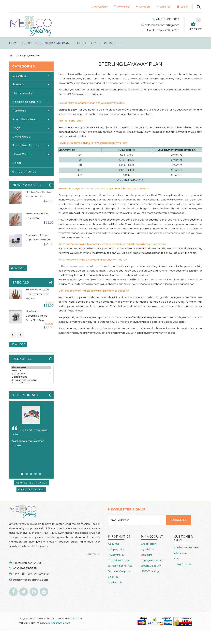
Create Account (151, 566)
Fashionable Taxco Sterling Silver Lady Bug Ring (37, 294)
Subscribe (178, 520)
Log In (184, 6)
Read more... (93, 554)
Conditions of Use (119, 560)
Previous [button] (12, 335)
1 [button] (21, 471)
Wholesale (180, 553)
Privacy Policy (116, 555)
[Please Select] (31, 367)
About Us (113, 544)
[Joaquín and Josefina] (31, 380)
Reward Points (183, 564)
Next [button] (20, 335)
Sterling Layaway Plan (187, 547)
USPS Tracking (150, 571)
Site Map (113, 577)
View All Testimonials (31, 483)
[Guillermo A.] (31, 373)
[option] (31, 201)
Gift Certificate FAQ (120, 566)
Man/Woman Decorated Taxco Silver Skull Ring (36, 316)
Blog (176, 558)
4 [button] (35, 471)
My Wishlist (123, 6)
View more (18, 268)
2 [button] (26, 471)
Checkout (166, 6)
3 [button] (30, 471)
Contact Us (115, 582)
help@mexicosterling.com (162, 25)
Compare (145, 6)
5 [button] (39, 471)
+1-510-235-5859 (167, 19)
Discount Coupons (119, 571)
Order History (149, 544)
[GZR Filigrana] (31, 377)
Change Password (152, 560)
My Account (101, 6)
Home (11, 56)
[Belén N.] (31, 370)
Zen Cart (76, 618)
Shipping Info (116, 549)
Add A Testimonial (31, 489)
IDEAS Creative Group (56, 622)
